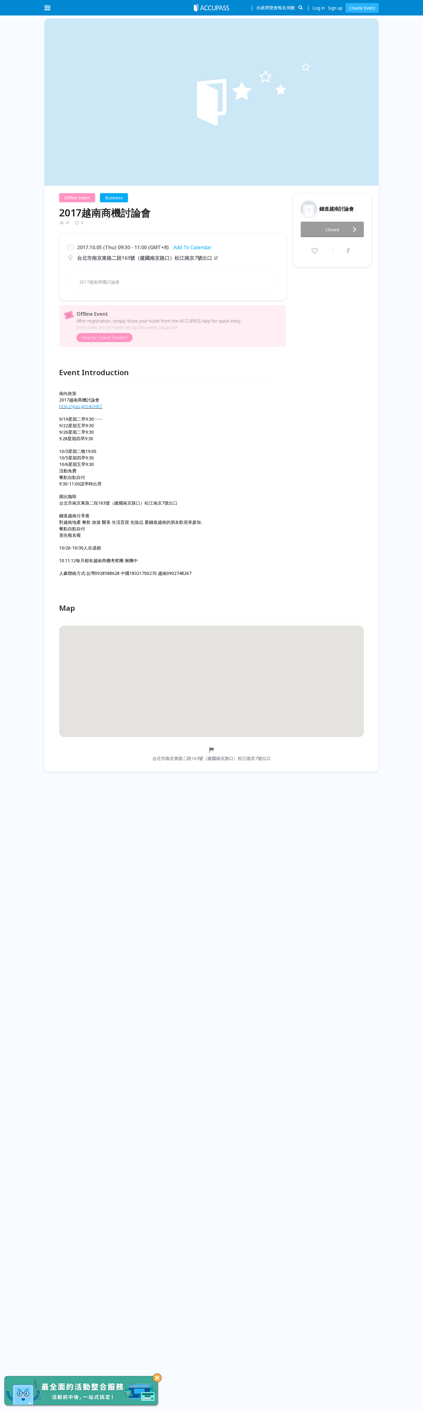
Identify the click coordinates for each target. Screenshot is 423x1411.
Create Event (362, 8)
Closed (332, 229)
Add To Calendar (192, 247)
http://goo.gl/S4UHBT (80, 406)
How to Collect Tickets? (104, 338)
